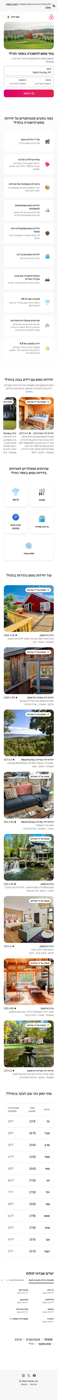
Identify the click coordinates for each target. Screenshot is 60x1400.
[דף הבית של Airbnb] (51, 17)
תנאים (24, 1384)
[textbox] (41, 83)
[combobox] (28, 72)
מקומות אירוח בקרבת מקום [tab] (41, 1280)
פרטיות (33, 1384)
